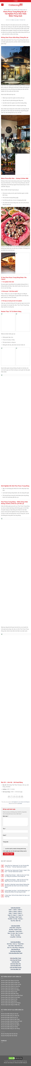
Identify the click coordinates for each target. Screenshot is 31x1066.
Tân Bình (10, 919)
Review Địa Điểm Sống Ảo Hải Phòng (10, 1028)
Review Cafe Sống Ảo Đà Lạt (20, 9)
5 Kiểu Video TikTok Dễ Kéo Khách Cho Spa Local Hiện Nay (17, 896)
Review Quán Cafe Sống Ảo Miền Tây (10, 1004)
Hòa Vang (15, 947)
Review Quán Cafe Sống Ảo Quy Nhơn (10, 997)
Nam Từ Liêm (11, 933)
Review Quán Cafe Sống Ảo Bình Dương (11, 984)
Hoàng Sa (21, 947)
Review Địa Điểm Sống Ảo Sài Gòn (9, 1013)
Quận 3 (20, 909)
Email (4, 835)
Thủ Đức (20, 919)
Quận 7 (10, 913)
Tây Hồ (12, 935)
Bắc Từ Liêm (19, 933)
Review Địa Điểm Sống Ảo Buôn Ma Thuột (11, 1021)
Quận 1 (10, 909)
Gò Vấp (15, 919)
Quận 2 (15, 909)
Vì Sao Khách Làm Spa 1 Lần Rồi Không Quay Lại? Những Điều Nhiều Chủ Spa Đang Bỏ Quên (17, 891)
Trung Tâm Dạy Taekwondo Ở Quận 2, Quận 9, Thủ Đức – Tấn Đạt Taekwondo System (17, 871)
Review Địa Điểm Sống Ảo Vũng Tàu (10, 1015)
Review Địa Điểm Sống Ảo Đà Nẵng (10, 1023)
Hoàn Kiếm (12, 927)
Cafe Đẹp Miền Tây (15, 969)
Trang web (5, 841)
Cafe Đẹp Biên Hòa (15, 965)
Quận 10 (10, 915)
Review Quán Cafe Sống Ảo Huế (9, 991)
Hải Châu (9, 944)
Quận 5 (15, 911)
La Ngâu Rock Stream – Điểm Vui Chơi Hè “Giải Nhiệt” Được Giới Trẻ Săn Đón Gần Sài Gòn (16, 880)
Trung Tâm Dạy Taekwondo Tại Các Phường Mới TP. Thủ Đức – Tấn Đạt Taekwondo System (17, 866)
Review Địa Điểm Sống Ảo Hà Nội (9, 1026)
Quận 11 (15, 915)
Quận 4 (10, 911)
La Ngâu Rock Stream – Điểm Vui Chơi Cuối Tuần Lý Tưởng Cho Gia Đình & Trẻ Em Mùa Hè (17, 875)
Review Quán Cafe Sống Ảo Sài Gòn (10, 980)
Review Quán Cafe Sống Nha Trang (9, 993)
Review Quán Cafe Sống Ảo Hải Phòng (10, 1003)
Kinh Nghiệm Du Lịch (8, 9)
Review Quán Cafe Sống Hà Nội (9, 1001)
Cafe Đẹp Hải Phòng (15, 960)
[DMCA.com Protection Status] (15, 1058)
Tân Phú (13, 920)
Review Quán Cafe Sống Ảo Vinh (9, 999)
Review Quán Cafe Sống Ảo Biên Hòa (10, 982)
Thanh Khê (20, 944)
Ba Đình (11, 929)
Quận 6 (20, 911)
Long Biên (12, 937)
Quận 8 (15, 913)
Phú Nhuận (12, 917)
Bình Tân (18, 920)
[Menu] (2, 5)
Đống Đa (18, 927)
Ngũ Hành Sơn (18, 945)
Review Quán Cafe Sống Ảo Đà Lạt (9, 988)
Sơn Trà (9, 947)
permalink (20, 803)
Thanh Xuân (18, 931)
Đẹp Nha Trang (17, 958)
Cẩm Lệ (15, 944)
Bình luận (5, 816)
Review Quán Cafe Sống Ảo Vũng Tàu (10, 986)
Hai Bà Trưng (17, 929)
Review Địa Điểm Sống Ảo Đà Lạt (9, 1017)
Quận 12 (20, 915)
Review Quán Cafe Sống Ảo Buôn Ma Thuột (12, 995)
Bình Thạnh (19, 917)
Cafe (11, 958)
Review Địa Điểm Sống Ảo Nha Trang (10, 1019)
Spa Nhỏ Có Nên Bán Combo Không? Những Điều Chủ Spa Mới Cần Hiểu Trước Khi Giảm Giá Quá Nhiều (17, 886)
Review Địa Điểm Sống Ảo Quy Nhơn (10, 1025)
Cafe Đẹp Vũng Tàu (15, 963)
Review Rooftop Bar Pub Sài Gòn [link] (9, 1033)
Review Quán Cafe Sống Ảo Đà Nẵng (10, 990)
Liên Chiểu (11, 945)
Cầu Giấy (17, 935)
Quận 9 (20, 913)
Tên (4, 828)
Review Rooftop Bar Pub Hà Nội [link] (9, 1035)
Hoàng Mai (11, 931)
